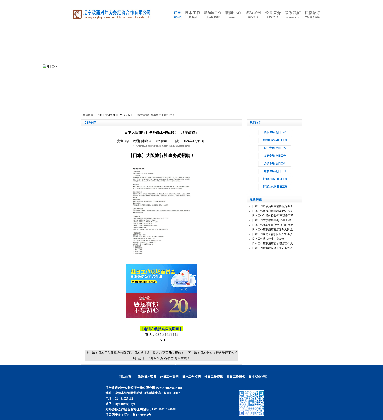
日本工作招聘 (191, 376)
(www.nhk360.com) (169, 387)
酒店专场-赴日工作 (275, 132)
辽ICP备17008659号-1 (139, 414)
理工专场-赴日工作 (275, 147)
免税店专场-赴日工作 (275, 140)
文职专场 (125, 115)
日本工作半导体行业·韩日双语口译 (272, 215)
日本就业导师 (258, 376)
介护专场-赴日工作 (275, 163)
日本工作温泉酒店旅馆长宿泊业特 (272, 206)
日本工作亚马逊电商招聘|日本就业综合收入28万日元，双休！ (141, 353)
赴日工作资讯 (213, 376)
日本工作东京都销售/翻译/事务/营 (271, 220)
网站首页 (125, 376)
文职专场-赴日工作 (275, 155)
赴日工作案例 (169, 376)
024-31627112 (166, 334)
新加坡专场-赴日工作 (275, 179)
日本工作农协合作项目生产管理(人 (272, 234)
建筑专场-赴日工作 (275, 171)
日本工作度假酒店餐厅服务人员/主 (272, 229)
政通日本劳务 (147, 376)
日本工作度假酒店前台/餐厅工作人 (272, 243)
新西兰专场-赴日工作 (275, 186)
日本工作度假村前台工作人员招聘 (272, 248)
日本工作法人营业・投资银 (268, 238)
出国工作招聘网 (106, 115)
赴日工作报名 (236, 376)
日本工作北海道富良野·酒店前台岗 (272, 224)
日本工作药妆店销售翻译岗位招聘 (272, 210)
